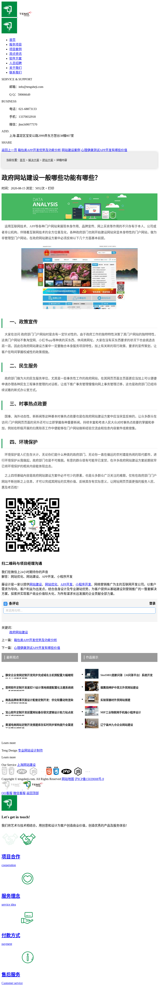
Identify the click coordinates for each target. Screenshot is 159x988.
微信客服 (19, 793)
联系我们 (15, 72)
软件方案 (15, 58)
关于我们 (15, 67)
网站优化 (51, 584)
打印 (51, 188)
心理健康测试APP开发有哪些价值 (104, 150)
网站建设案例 (71, 150)
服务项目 (15, 44)
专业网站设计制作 (30, 750)
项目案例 (15, 49)
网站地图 (68, 779)
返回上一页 (9, 150)
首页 (22, 160)
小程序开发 (83, 584)
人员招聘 (15, 63)
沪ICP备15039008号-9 (89, 779)
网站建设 (35, 584)
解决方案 (33, 160)
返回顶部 (32, 793)
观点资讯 (15, 53)
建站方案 (47, 160)
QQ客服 (7, 793)
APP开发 (66, 584)
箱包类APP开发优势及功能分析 (39, 150)
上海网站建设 (26, 764)
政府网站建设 (18, 632)
